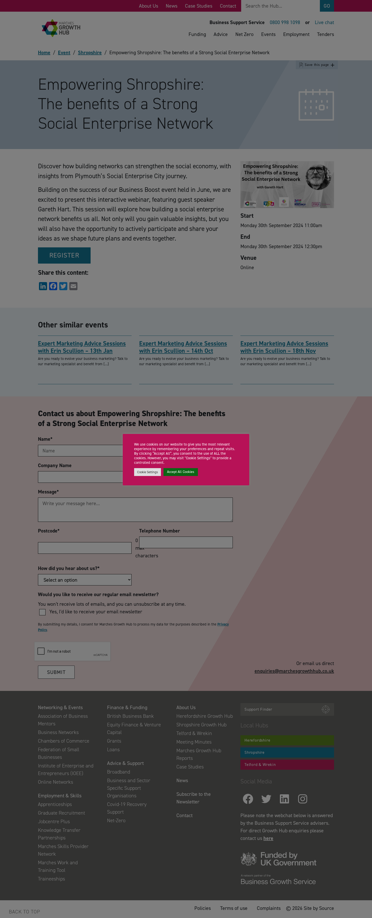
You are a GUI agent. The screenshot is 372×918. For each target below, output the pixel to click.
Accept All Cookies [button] (180, 471)
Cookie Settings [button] (147, 472)
